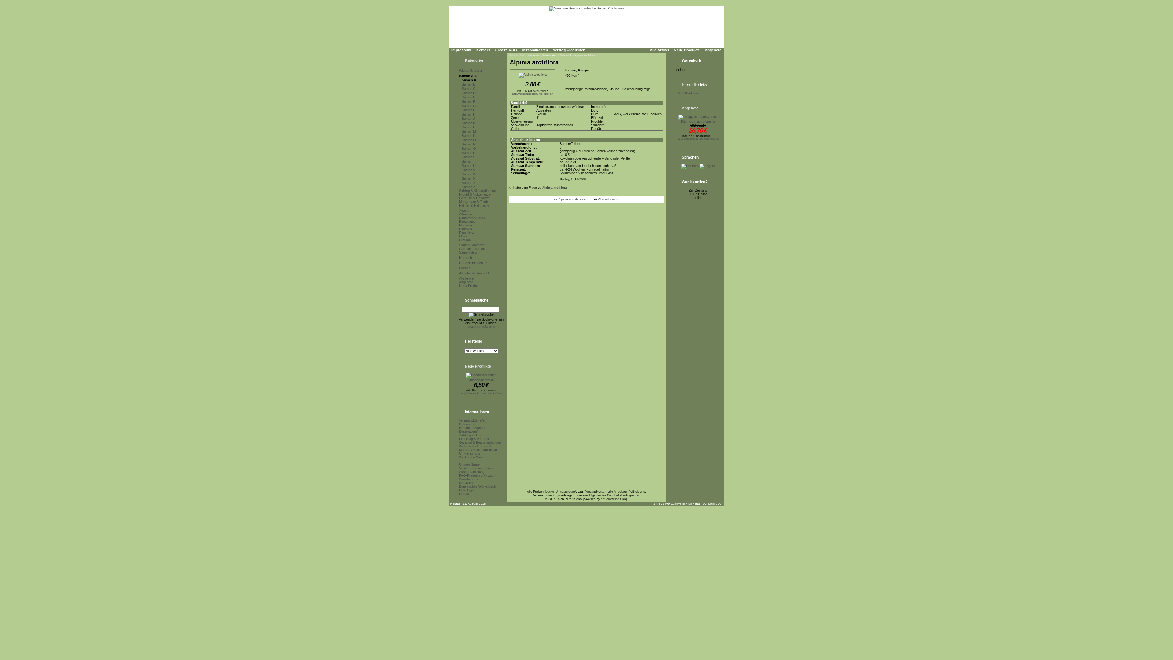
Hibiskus (465, 229)
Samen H (469, 110)
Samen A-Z (468, 76)
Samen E (468, 97)
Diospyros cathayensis (698, 121)
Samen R (469, 153)
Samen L (468, 127)
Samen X (468, 178)
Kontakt (483, 50)
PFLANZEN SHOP (473, 263)
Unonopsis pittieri (481, 380)
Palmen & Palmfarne (474, 205)
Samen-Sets (468, 252)
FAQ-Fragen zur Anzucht (477, 475)
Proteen (465, 240)
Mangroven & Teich (473, 202)
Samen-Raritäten (471, 245)
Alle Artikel (659, 50)
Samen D (469, 93)
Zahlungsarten (470, 435)
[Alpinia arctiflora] (532, 74)
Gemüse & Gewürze (474, 198)
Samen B (468, 84)
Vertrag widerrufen (569, 50)
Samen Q (469, 148)
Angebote (713, 50)
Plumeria (465, 225)
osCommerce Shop (614, 499)
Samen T (468, 161)
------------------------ (473, 461)
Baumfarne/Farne (472, 218)
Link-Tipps (467, 490)
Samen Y (468, 183)
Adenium (465, 214)
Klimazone (466, 483)
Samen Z (468, 187)
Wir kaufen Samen (472, 457)
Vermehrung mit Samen (476, 468)
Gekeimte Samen (472, 249)
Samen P (468, 144)
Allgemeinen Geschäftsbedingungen (614, 495)
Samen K (468, 123)
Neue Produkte (687, 50)
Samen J (468, 118)
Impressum (461, 50)
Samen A (469, 80)
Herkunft (465, 257)
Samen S (468, 157)
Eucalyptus (467, 221)
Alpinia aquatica (569, 199)
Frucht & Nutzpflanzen (475, 194)
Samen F (468, 101)
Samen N (469, 136)
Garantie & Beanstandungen (480, 442)
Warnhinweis (468, 479)
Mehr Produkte (687, 93)
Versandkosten (535, 50)
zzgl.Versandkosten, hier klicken (481, 393)
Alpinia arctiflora (585, 55)
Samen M (469, 131)
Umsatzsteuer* (566, 491)
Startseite (533, 55)
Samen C (469, 88)
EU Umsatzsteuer (472, 428)
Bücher (464, 268)
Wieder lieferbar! (471, 70)
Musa (463, 236)
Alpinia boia (606, 199)
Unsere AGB (506, 50)
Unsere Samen (470, 464)
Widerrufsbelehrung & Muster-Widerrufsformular (478, 448)
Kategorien (474, 60)
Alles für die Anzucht (474, 273)
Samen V (468, 170)
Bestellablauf (468, 431)
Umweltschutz (469, 453)
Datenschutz (468, 424)
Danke (464, 494)
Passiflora (466, 232)
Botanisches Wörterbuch (477, 486)
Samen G (469, 106)
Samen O (469, 140)
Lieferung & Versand (474, 439)
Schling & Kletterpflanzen (477, 191)
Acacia (464, 210)
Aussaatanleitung (471, 472)
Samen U (469, 165)
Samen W (469, 174)
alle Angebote (618, 491)
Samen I (468, 114)
